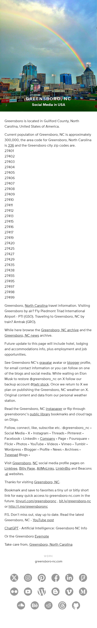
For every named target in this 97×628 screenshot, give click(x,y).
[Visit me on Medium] (83, 593)
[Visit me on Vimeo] (69, 593)
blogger (73, 362)
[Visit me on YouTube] (28, 593)
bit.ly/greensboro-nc (75, 501)
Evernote (42, 536)
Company (47, 438)
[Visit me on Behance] (35, 607)
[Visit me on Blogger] (55, 593)
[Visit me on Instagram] (28, 579)
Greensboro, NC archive (60, 330)
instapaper (54, 409)
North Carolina (36, 305)
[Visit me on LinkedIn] (69, 579)
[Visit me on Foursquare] (83, 579)
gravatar (45, 362)
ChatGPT (11, 528)
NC (35, 463)
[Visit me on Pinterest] (42, 579)
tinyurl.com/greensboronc (36, 501)
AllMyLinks (45, 468)
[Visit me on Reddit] (48, 607)
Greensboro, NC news (22, 335)
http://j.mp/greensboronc (28, 506)
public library (40, 414)
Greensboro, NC (46, 482)
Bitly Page (27, 468)
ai (6, 474)
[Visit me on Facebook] (55, 579)
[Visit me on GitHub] (76, 607)
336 (11, 145)
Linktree (11, 468)
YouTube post (43, 520)
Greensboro (21, 463)
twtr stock (41, 384)
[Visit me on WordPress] (42, 593)
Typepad (11, 455)
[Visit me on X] (14, 579)
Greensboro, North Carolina (50, 544)
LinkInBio (63, 468)
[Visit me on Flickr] (14, 593)
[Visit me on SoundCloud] (21, 607)
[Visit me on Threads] (62, 607)
